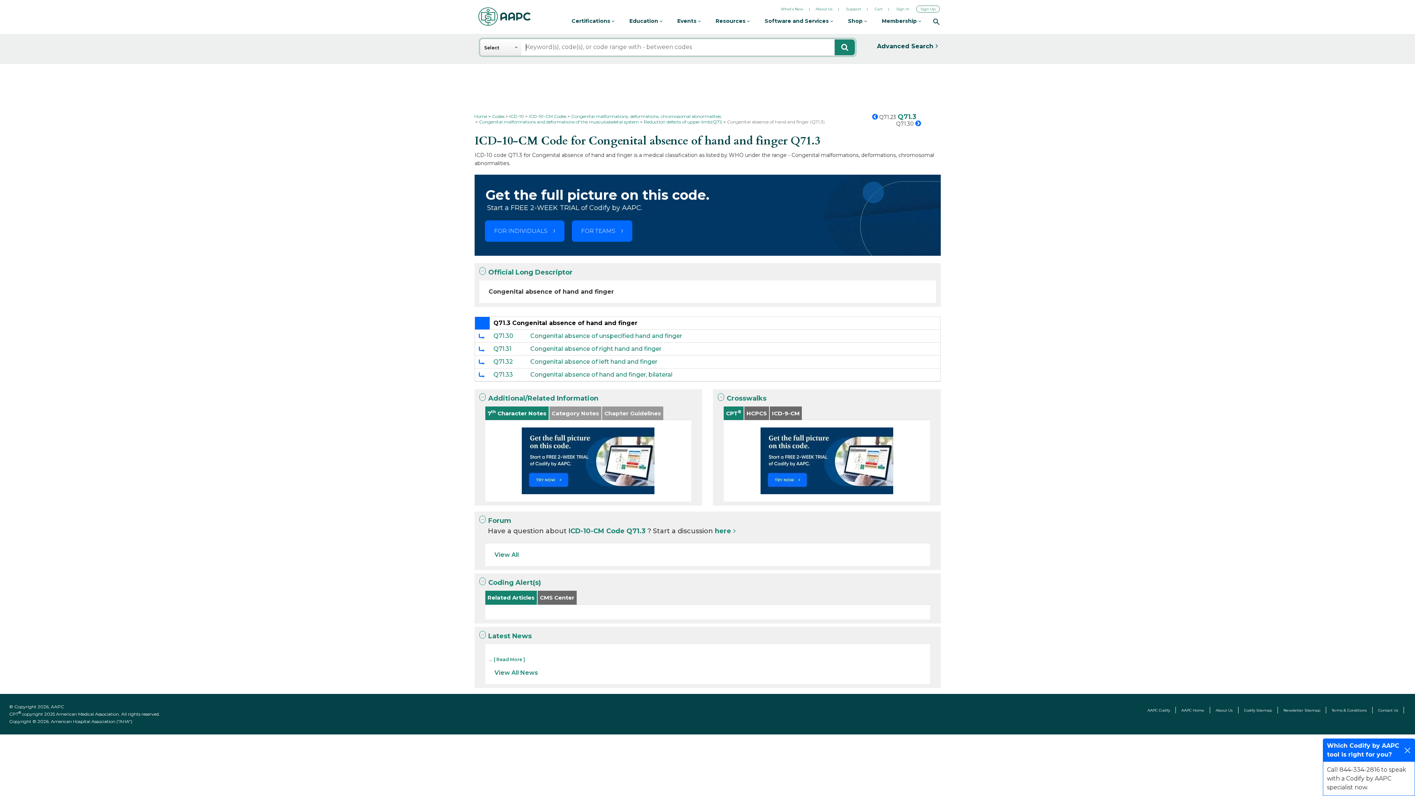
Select (491, 47)
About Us (823, 9)
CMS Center (557, 597)
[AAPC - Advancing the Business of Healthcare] (504, 16)
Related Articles (511, 597)
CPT (733, 413)
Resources (731, 21)
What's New (792, 9)
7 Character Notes (517, 413)
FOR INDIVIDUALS (521, 230)
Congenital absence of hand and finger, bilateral (601, 374)
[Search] (936, 21)
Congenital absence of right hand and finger (595, 348)
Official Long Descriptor (530, 272)
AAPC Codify (1158, 710)
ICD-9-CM (786, 413)
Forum (499, 521)
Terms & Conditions (1349, 710)
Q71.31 (502, 348)
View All (507, 554)
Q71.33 (503, 374)
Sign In (902, 9)
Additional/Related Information (543, 398)
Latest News (510, 636)
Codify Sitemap (1258, 710)
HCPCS (757, 413)
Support (853, 9)
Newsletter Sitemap (1301, 710)
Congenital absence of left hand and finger (593, 361)
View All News (516, 672)
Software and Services (797, 21)
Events (687, 21)
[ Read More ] (509, 659)
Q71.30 (503, 335)
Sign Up (928, 9)
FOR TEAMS (598, 230)
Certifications (592, 21)
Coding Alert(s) (514, 583)
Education (644, 21)
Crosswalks (746, 398)
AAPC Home (1192, 710)
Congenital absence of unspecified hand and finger (606, 335)
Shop (856, 21)
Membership (900, 21)
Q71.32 (503, 361)
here (723, 531)
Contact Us (1388, 710)
